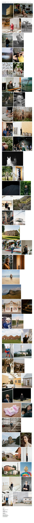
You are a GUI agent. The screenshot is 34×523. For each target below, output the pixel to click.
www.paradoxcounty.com (6, 515)
